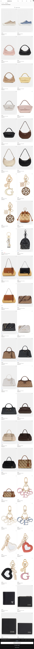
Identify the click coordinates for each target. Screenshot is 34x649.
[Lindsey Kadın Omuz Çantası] (25, 295)
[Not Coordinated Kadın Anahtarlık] (9, 240)
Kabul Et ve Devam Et (17, 642)
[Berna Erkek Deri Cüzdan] (9, 597)
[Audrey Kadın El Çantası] (25, 460)
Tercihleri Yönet (17, 645)
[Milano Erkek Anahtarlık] (25, 240)
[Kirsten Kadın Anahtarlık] (25, 212)
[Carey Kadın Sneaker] (9, 20)
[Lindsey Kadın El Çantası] (9, 350)
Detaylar (17, 640)
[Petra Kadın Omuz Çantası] (25, 130)
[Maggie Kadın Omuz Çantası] (9, 267)
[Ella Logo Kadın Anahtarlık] (25, 185)
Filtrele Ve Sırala (18, 7)
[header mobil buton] (9, 1)
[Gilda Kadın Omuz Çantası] (9, 48)
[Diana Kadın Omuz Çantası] (25, 405)
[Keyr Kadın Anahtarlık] (9, 185)
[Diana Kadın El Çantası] (9, 432)
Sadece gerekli (17, 647)
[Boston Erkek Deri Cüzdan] (25, 597)
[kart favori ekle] (16, 9)
